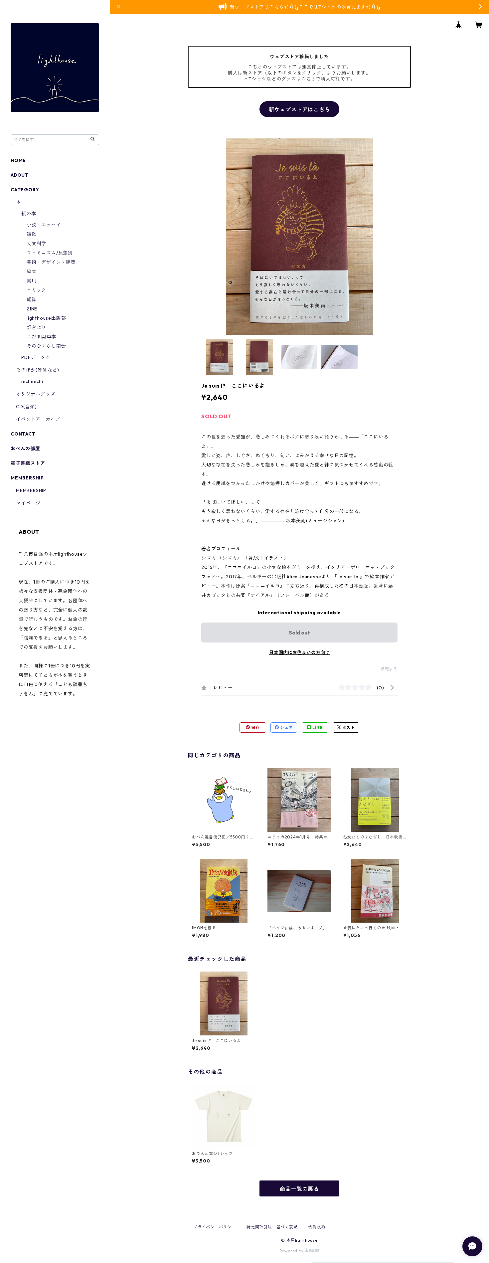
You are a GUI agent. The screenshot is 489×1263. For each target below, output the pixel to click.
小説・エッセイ (44, 225)
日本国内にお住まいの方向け (299, 652)
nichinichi (32, 381)
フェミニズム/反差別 (50, 253)
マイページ (28, 503)
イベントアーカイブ (38, 419)
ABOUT (20, 175)
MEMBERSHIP (31, 490)
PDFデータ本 (36, 357)
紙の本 (28, 214)
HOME (18, 160)
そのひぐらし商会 (46, 346)
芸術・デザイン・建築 (51, 262)
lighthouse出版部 (46, 318)
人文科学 (36, 244)
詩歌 (32, 234)
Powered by (292, 1250)
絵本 (32, 271)
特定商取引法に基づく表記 (272, 1226)
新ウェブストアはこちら (299, 109)
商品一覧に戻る (299, 1188)
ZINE (32, 309)
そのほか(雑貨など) (37, 370)
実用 (32, 281)
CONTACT (23, 434)
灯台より (36, 327)
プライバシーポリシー (214, 1226)
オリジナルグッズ (35, 394)
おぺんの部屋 (25, 448)
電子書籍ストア (28, 463)
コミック (36, 290)
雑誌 (32, 299)
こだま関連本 (41, 337)
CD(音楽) (26, 407)
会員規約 (316, 1226)
